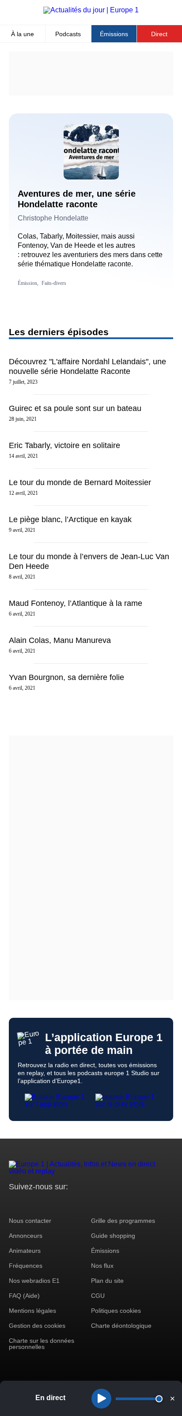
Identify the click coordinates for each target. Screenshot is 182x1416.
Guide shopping (113, 1235)
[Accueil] (91, 10)
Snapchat (74, 1203)
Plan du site (107, 1280)
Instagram (29, 1203)
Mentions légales (32, 1310)
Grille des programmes (123, 1220)
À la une (22, 33)
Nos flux (102, 1265)
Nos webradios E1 (34, 1280)
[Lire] (101, 1399)
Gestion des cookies (37, 1325)
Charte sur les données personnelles (41, 1343)
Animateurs (25, 1250)
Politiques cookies (116, 1310)
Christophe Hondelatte (53, 218)
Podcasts (68, 33)
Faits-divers (54, 283)
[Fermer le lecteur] (172, 1398)
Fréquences (25, 1265)
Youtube (59, 1203)
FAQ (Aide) (24, 1295)
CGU (98, 1295)
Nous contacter (30, 1220)
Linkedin (89, 1203)
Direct (159, 33)
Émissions (114, 33)
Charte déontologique (121, 1325)
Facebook (44, 1203)
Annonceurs (25, 1235)
